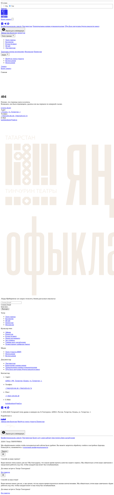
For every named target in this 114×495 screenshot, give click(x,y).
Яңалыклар (29, 52)
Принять (4, 451)
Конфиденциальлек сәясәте (11, 26)
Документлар (27, 26)
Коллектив (9, 42)
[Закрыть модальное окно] (3, 454)
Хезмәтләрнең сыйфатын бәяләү (17, 344)
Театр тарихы (10, 40)
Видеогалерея (10, 61)
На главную (5, 472)
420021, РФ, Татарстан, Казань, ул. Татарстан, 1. (23, 381)
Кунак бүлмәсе (11, 44)
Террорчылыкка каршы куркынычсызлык (48, 26)
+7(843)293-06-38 (7, 116)
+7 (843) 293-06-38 (12, 396)
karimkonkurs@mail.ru (9, 120)
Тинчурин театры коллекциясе (12, 52)
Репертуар (9, 334)
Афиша (8, 332)
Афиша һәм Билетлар (9, 33)
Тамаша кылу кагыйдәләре (15, 342)
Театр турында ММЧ (13, 352)
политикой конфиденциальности (35, 447)
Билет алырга (6, 19)
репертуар (21, 33)
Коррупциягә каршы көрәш (15, 365)
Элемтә (3, 66)
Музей (7, 46)
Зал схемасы (10, 340)
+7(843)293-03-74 (20, 116)
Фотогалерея (10, 63)
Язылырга (5, 309)
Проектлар (38, 52)
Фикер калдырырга (12, 338)
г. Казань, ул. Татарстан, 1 (10, 112)
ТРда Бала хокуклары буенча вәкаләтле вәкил (82, 26)
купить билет (6, 108)
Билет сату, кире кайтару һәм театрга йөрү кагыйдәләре (54, 438)
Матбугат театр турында (14, 59)
